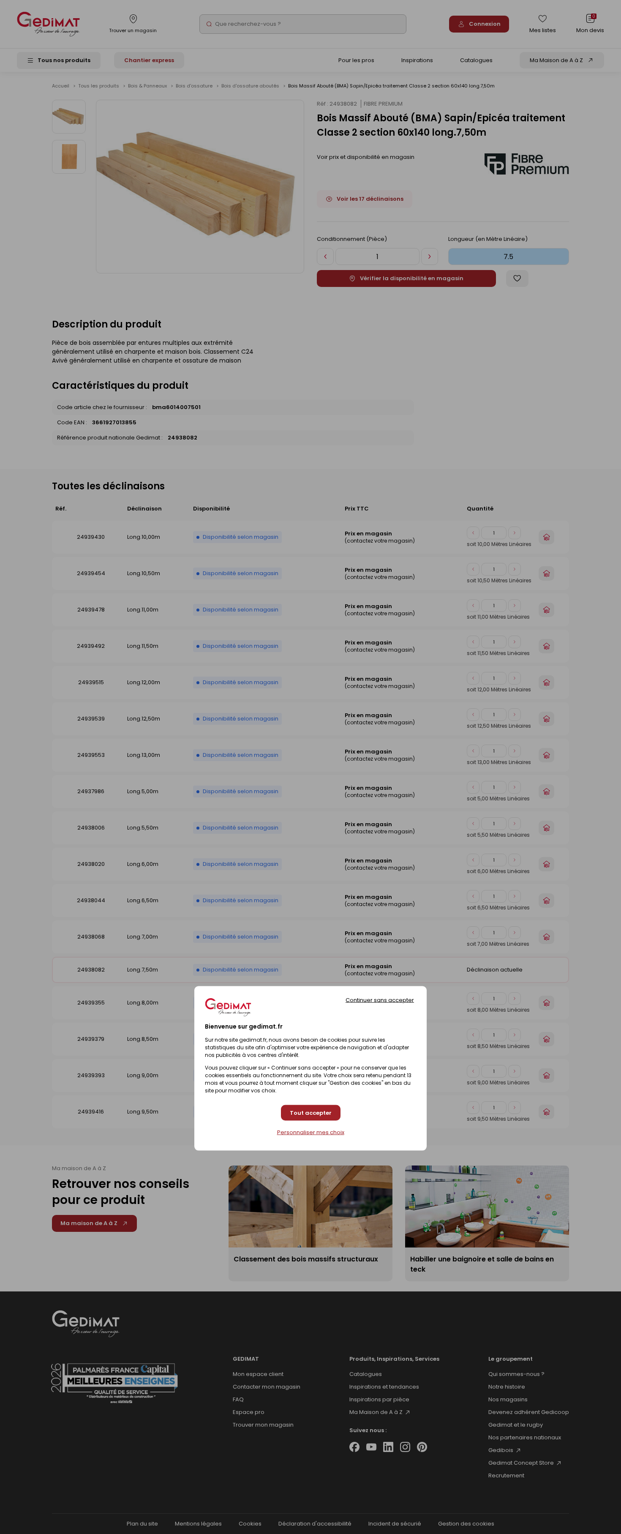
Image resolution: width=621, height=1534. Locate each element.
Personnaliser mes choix (310, 1132)
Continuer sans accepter (380, 1000)
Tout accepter (311, 1112)
